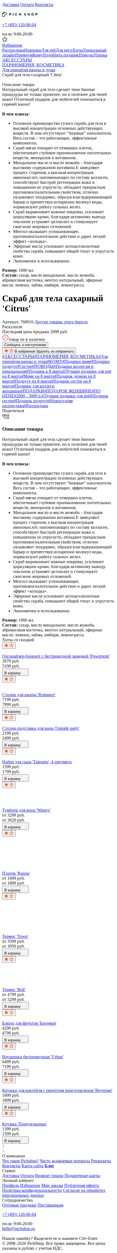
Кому (37, 55)
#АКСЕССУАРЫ (18, 356)
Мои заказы (52, 1185)
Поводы (86, 55)
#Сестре (24, 366)
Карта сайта (32, 1165)
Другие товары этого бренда (61, 322)
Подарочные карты (82, 1175)
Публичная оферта (81, 1185)
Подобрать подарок (60, 55)
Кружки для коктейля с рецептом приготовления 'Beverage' (57, 1090)
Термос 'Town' (15, 936)
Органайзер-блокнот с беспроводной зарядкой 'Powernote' (56, 656)
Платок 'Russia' (16, 873)
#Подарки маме (76, 361)
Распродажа (13, 50)
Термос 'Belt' (13, 989)
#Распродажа (36, 405)
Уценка (100, 55)
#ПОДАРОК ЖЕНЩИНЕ (68, 391)
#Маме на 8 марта (37, 376)
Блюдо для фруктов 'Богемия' (29, 1023)
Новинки (32, 50)
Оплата (27, 4)
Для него (64, 50)
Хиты (77, 50)
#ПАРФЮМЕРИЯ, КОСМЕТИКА (66, 356)
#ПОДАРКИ (32, 391)
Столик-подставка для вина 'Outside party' (40, 728)
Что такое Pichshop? (20, 1161)
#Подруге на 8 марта (32, 381)
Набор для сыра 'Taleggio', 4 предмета (37, 762)
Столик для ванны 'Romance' (29, 694)
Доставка (10, 4)
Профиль (10, 1185)
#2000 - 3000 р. (28, 396)
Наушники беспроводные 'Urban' (32, 1056)
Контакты (44, 4)
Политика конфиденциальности (32, 1190)
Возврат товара (49, 1175)
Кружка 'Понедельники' (24, 1124)
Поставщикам (50, 1205)
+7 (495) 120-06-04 (19, 24)
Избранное (30, 1185)
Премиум (24, 55)
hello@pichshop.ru (18, 1228)
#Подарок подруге (31, 400)
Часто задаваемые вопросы (65, 1161)
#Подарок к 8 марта (44, 371)
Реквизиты (101, 1161)
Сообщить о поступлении (25, 345)
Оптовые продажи (19, 1205)
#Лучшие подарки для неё (66, 396)
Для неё (48, 50)
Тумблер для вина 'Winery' (26, 810)
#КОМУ (54, 361)
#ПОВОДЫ (43, 366)
